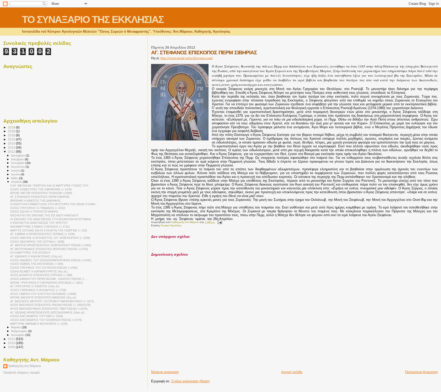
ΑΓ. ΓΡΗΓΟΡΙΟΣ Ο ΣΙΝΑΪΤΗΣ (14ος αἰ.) (34, 286)
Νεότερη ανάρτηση (165, 372)
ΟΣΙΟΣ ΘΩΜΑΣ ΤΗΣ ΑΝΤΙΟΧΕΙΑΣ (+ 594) (36, 263)
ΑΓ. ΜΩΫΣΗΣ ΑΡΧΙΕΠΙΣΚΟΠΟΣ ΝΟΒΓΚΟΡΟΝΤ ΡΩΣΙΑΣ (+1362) (50, 245)
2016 (12, 135)
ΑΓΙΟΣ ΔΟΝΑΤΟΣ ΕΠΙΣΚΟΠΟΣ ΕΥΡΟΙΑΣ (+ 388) (41, 275)
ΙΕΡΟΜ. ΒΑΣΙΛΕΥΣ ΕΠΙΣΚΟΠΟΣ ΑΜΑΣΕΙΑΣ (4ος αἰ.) (43, 297)
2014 (12, 143)
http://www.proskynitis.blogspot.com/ (187, 58)
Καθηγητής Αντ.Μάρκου (24, 366)
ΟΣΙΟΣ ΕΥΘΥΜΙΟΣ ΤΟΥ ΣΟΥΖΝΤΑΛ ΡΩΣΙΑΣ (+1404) (44, 267)
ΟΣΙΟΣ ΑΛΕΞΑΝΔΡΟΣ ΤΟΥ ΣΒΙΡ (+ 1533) (36, 316)
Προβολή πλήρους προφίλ (21, 372)
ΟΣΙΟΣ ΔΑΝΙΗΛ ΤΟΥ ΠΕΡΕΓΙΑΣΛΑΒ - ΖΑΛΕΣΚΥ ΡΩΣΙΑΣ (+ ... (49, 278)
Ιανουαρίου (18, 334)
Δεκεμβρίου (18, 155)
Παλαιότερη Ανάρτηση (421, 372)
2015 (12, 139)
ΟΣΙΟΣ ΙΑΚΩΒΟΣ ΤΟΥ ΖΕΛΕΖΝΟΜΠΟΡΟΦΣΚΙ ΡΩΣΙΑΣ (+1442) (50, 260)
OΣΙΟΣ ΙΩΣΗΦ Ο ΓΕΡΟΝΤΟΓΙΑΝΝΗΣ (34, 211)
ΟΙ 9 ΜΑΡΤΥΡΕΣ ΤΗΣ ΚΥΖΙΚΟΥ (30, 252)
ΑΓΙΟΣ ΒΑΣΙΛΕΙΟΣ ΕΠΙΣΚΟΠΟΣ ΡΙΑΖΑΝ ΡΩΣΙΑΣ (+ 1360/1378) (50, 304)
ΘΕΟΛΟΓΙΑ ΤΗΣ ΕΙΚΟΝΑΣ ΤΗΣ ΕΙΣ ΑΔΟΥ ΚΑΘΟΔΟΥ (44, 215)
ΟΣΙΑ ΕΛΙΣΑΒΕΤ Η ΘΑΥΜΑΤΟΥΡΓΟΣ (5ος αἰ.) (39, 271)
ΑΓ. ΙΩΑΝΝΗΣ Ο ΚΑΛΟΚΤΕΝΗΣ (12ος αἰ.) (36, 256)
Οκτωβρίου (18, 162)
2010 (12, 343)
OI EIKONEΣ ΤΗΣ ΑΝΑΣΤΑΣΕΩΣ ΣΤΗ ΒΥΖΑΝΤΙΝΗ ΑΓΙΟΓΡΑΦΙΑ (50, 219)
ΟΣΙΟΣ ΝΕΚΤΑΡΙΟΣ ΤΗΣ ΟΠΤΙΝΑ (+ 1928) (37, 241)
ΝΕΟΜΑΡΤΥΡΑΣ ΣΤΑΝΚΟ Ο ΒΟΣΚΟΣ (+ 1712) (40, 226)
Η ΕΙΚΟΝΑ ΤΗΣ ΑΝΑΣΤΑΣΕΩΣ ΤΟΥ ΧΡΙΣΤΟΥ (39, 222)
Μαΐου (15, 178)
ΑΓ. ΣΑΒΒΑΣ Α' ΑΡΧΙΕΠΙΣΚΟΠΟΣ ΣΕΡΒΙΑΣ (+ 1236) (42, 234)
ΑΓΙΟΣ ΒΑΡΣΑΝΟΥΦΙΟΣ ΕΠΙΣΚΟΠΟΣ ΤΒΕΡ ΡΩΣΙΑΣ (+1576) (49, 308)
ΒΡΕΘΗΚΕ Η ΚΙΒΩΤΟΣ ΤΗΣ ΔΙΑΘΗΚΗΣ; (35, 200)
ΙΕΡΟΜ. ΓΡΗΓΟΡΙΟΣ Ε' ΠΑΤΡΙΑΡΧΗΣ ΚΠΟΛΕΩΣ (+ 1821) (46, 282)
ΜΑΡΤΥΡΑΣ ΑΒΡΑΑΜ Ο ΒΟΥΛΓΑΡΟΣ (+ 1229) (39, 323)
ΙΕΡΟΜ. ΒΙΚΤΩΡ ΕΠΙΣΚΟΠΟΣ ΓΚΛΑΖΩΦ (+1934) (41, 192)
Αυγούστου (18, 166)
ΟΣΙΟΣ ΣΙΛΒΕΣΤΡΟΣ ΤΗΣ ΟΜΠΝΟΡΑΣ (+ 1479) (41, 189)
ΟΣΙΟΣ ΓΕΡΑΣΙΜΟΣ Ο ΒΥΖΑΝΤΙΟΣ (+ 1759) (38, 290)
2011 (12, 339)
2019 (12, 127)
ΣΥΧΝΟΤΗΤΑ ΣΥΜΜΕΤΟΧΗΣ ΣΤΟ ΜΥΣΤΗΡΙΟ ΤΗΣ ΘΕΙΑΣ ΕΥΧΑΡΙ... (53, 204)
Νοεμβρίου (18, 159)
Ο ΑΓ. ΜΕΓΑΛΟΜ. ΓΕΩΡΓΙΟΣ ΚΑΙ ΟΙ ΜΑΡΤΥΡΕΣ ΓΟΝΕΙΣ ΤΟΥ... (50, 185)
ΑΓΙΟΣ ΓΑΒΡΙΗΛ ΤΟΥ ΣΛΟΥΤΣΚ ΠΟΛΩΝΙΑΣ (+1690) (43, 293)
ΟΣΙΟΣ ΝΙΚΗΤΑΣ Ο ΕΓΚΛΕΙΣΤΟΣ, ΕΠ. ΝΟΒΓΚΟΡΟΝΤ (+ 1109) (50, 237)
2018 (12, 131)
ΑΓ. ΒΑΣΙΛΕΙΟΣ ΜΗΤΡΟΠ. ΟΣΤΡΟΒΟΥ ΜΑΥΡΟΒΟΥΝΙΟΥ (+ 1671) (52, 301)
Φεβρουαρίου (19, 331)
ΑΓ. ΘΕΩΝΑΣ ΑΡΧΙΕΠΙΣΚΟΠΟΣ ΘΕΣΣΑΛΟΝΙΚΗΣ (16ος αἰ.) (47, 312)
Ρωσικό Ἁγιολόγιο (171, 225)
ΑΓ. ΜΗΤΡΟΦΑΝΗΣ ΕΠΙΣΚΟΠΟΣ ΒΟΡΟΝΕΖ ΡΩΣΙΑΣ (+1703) (49, 249)
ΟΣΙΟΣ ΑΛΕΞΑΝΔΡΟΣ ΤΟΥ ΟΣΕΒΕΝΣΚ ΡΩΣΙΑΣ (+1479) (46, 319)
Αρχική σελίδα (291, 372)
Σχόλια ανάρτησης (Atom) (190, 381)
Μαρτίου (16, 327)
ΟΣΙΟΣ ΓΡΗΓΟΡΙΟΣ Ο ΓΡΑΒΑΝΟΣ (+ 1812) (37, 208)
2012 (12, 151)
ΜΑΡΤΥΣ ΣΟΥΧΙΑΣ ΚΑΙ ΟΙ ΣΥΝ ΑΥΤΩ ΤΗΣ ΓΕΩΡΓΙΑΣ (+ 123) (48, 230)
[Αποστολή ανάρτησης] (219, 222)
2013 (12, 147)
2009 (12, 347)
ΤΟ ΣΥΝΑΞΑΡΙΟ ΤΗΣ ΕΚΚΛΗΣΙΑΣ (93, 19)
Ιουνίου (16, 174)
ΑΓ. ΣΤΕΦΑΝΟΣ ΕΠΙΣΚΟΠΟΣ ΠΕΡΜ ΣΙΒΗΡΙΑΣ (40, 196)
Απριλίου (17, 181)
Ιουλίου (16, 170)
